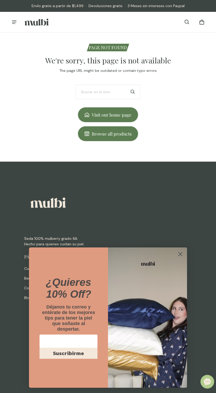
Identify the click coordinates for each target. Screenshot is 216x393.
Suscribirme (68, 353)
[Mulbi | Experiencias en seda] (36, 22)
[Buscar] (132, 91)
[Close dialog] (180, 254)
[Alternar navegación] (14, 22)
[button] (187, 22)
